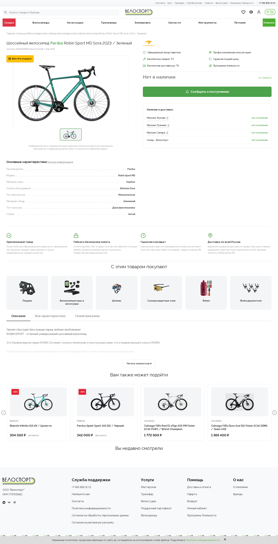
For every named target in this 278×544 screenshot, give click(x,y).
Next (274, 413)
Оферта (192, 494)
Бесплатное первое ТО (160, 59)
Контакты (160, 3)
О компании (240, 487)
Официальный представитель (164, 52)
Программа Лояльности (241, 3)
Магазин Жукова (156, 118)
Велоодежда (149, 515)
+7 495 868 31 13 (267, 3)
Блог (170, 3)
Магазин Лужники (156, 125)
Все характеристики (50, 316)
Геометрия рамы (87, 316)
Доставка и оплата (199, 487)
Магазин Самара (156, 132)
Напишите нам (81, 494)
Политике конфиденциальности (202, 540)
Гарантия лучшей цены (226, 59)
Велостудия (221, 3)
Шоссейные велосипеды (57, 33)
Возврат (192, 501)
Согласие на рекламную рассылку (93, 522)
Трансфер (179, 3)
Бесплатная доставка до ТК (163, 65)
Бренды (237, 494)
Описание (18, 316)
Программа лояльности (226, 65)
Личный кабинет (197, 508)
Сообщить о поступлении (210, 91)
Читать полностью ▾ (139, 363)
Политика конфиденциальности (91, 508)
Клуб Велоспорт (195, 3)
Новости (209, 3)
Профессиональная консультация (232, 52)
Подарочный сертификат (156, 508)
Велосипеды (34, 33)
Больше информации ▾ (60, 162)
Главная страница (15, 33)
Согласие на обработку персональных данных (100, 515)
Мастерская (148, 487)
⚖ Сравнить (265, 77)
